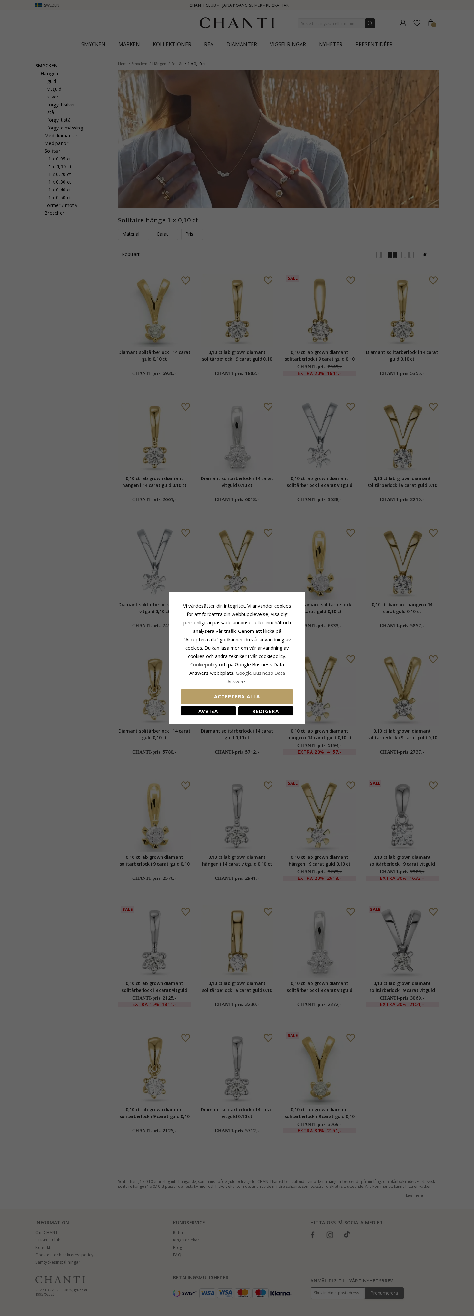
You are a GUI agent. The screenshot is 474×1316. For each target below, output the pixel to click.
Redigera (265, 711)
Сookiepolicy (204, 664)
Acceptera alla (237, 696)
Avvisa (208, 711)
